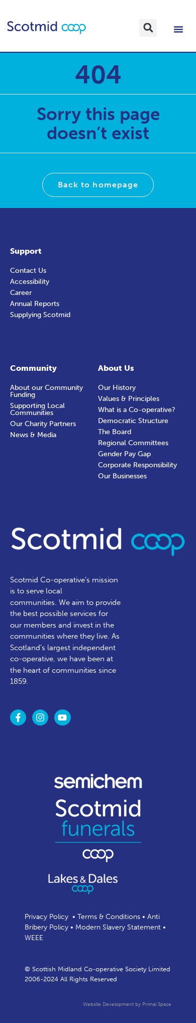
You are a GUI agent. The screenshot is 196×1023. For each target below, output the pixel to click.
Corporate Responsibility (137, 465)
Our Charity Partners (43, 424)
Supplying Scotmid (40, 315)
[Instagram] (40, 717)
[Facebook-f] (18, 717)
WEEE (34, 938)
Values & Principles (128, 398)
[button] (148, 28)
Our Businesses (122, 476)
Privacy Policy (46, 916)
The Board (114, 432)
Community (33, 368)
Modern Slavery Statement (118, 927)
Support (26, 251)
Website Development (108, 1004)
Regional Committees (133, 443)
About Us (116, 368)
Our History (117, 387)
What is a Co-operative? (136, 409)
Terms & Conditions (108, 916)
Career (21, 292)
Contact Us (28, 270)
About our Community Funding (46, 391)
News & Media (33, 435)
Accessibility (29, 281)
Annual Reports (34, 303)
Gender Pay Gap (124, 454)
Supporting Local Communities (37, 409)
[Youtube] (62, 717)
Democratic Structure (133, 421)
